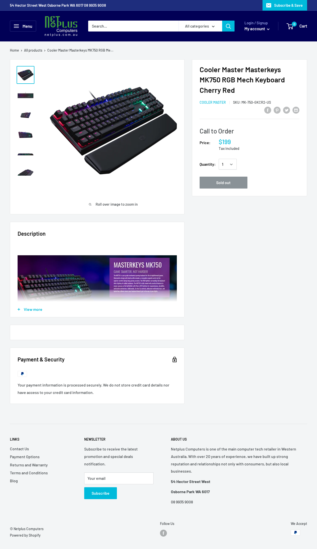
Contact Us (19, 448)
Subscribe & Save (288, 5)
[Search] (228, 26)
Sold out (223, 182)
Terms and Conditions (29, 472)
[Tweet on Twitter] (286, 110)
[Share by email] (295, 110)
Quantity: (208, 164)
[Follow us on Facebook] (163, 533)
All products (33, 50)
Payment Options (25, 456)
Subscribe (100, 493)
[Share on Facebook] (267, 110)
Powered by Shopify (25, 535)
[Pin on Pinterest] (277, 110)
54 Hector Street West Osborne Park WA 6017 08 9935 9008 (58, 5)
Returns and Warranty (29, 464)
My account (255, 28)
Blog (14, 480)
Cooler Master (213, 102)
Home (14, 50)
